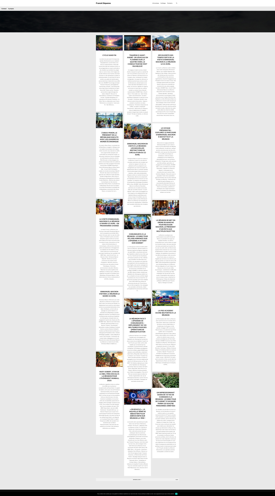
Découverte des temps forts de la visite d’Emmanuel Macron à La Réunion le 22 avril (166, 59)
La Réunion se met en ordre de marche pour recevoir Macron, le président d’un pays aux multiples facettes (166, 225)
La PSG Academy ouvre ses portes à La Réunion (165, 313)
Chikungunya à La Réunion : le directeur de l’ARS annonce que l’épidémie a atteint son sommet (137, 238)
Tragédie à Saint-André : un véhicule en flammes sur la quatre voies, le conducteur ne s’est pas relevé (137, 60)
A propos (11, 8)
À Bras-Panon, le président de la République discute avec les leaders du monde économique (109, 137)
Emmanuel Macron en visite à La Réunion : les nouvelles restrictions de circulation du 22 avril (137, 149)
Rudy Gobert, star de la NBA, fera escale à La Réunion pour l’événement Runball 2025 (109, 376)
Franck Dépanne (103, 3)
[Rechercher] (176, 3)
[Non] (273, 494)
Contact (4, 8)
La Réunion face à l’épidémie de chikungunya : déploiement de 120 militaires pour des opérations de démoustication (137, 325)
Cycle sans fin (109, 55)
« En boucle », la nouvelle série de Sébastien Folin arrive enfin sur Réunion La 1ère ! (137, 413)
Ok (176, 493)
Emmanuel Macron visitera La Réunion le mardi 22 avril (109, 294)
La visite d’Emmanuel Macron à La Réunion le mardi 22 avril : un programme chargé (109, 222)
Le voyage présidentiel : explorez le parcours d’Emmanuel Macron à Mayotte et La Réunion (165, 133)
